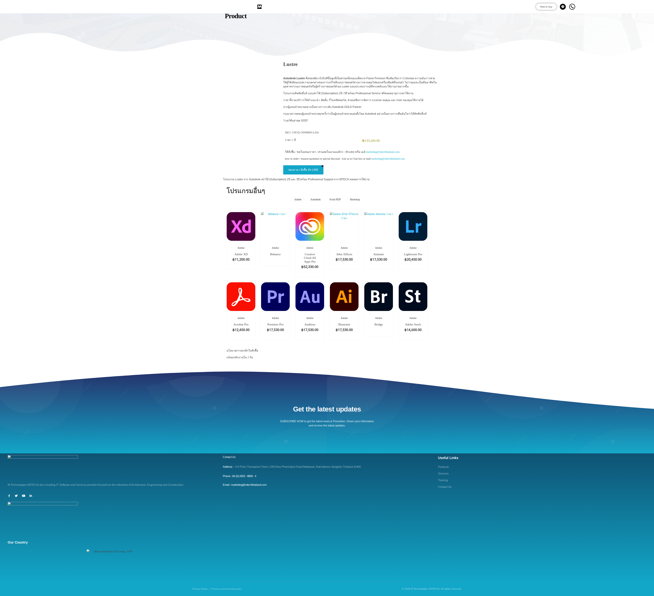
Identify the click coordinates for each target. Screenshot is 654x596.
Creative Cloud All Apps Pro (310, 258)
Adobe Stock (413, 324)
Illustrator (344, 324)
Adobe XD (241, 254)
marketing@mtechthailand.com (383, 151)
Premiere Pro (275, 324)
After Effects (344, 254)
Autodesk (315, 199)
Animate (378, 254)
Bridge (379, 324)
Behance (275, 254)
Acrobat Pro (240, 324)
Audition (309, 324)
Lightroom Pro (413, 254)
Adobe (297, 199)
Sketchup (355, 199)
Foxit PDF (335, 199)
